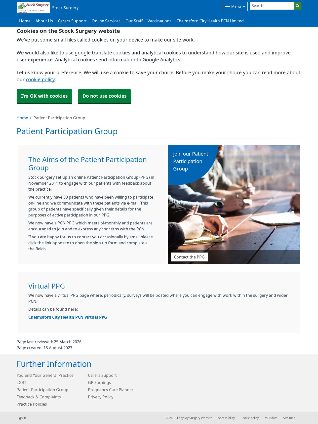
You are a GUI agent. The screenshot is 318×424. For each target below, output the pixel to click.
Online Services (106, 21)
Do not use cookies (104, 96)
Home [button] (25, 21)
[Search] (297, 6)
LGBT (21, 382)
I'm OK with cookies (44, 96)
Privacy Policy (100, 397)
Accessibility (226, 418)
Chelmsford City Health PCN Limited (210, 21)
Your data (271, 418)
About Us (44, 21)
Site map (289, 418)
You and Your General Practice (45, 375)
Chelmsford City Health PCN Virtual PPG (67, 317)
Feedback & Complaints (39, 397)
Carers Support (72, 21)
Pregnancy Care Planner (110, 390)
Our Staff (134, 21)
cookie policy (40, 79)
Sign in (21, 418)
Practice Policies (32, 404)
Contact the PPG (189, 257)
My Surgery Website (198, 418)
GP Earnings (99, 382)
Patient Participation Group (42, 390)
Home (22, 118)
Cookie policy (249, 418)
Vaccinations (159, 21)
